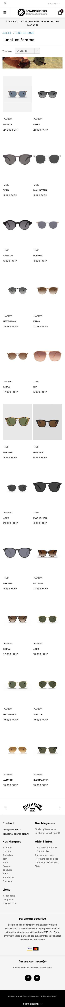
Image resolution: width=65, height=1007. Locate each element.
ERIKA (36, 124)
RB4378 (7, 124)
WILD (6, 190)
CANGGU (8, 255)
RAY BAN (38, 583)
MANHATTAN (40, 190)
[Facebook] (28, 978)
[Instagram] (37, 978)
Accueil (6, 33)
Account (52, 4)
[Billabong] (32, 807)
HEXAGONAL (10, 321)
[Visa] (29, 948)
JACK (6, 517)
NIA (35, 386)
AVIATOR (38, 714)
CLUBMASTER (40, 780)
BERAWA (38, 255)
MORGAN (38, 452)
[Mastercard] (35, 948)
